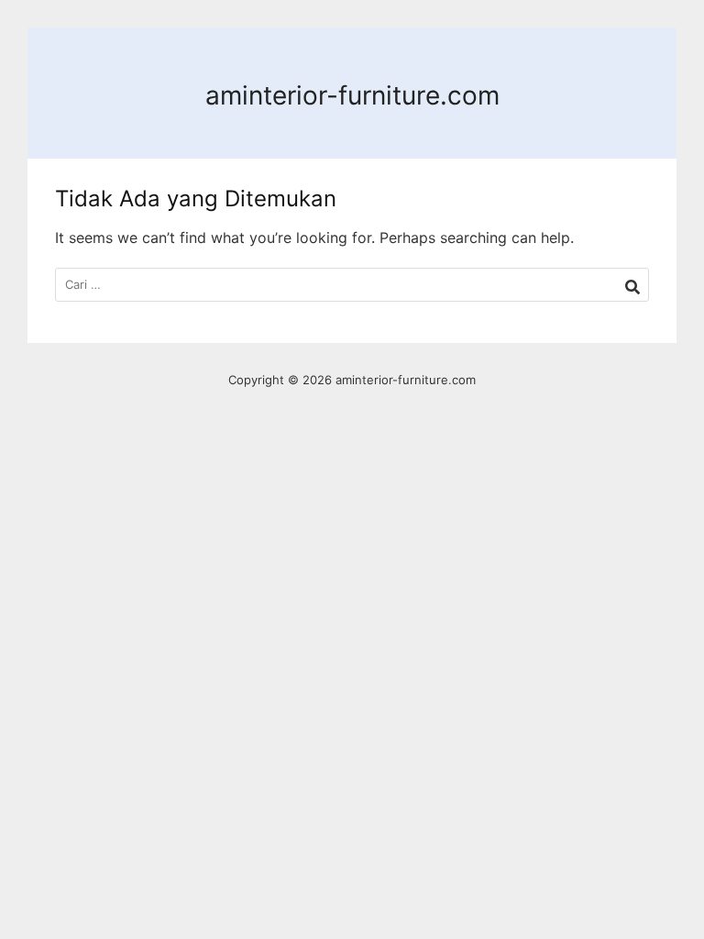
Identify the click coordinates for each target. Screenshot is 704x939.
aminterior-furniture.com (352, 95)
